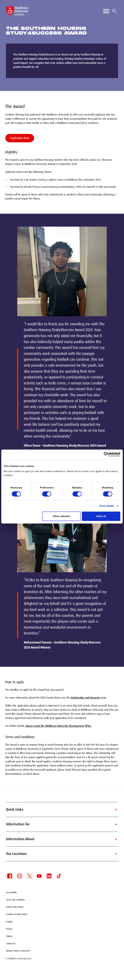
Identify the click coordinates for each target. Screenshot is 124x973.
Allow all (101, 516)
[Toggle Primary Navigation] (106, 11)
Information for (62, 824)
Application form (19, 138)
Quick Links (62, 809)
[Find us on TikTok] (59, 876)
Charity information (14, 906)
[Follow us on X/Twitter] (29, 876)
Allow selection (61, 516)
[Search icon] (114, 11)
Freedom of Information (16, 914)
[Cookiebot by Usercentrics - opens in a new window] (106, 454)
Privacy (9, 928)
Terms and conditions (15, 899)
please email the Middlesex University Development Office (58, 726)
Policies (9, 936)
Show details (106, 505)
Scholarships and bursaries (85, 697)
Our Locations (62, 853)
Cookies (9, 921)
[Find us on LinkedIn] (49, 876)
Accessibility (11, 892)
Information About (62, 839)
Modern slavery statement (18, 950)
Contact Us (11, 943)
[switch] (46, 494)
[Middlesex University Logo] (17, 11)
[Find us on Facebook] (9, 876)
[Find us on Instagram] (19, 876)
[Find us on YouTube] (39, 876)
